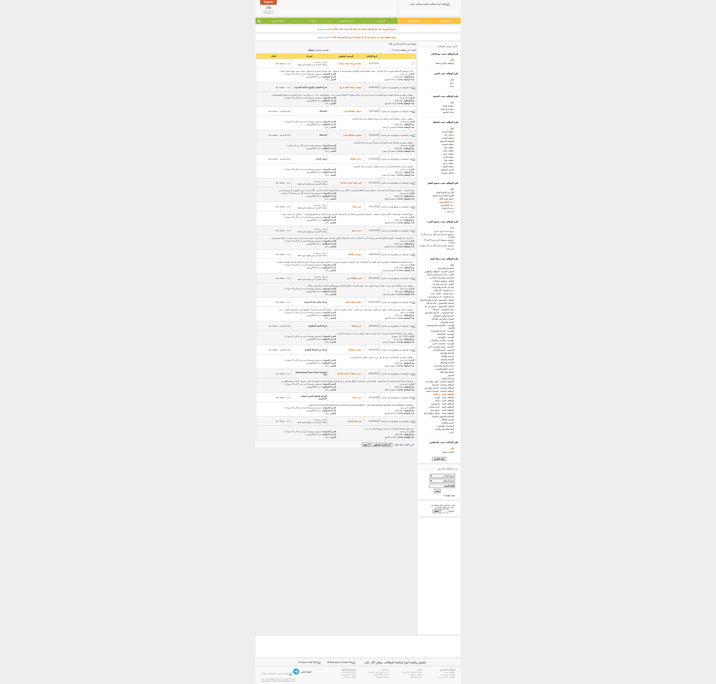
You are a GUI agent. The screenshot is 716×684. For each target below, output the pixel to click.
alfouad (323, 111)
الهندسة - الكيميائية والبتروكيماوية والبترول (441, 326)
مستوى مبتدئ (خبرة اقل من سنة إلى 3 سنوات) (438, 235)
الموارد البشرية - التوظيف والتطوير (440, 271)
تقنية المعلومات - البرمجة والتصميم (440, 312)
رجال (452, 83)
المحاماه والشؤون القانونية (443, 416)
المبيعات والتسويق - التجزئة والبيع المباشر (437, 300)
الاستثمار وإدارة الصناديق (444, 316)
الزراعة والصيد (448, 378)
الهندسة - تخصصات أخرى (443, 343)
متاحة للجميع (449, 112)
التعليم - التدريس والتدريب (443, 284)
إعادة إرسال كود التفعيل (379, 672)
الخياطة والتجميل (447, 353)
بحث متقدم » (449, 495)
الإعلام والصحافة (447, 372)
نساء (452, 86)
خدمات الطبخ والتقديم (445, 369)
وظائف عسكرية (448, 674)
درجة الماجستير (448, 205)
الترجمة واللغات (448, 419)
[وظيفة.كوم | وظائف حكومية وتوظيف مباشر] (430, 3)
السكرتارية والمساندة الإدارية (442, 278)
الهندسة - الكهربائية (446, 337)
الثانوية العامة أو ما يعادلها (444, 195)
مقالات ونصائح (416, 674)
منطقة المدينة (448, 138)
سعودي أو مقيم (448, 109)
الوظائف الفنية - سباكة (445, 400)
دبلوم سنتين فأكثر (447, 199)
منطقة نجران (449, 163)
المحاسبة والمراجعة (446, 268)
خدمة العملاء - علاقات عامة (443, 293)
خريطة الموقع (383, 677)
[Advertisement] (336, 7)
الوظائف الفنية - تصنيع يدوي (442, 410)
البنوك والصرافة (448, 322)
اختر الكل (409, 444)
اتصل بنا (312, 21)
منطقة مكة (449, 135)
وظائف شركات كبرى (446, 677)
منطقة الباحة (449, 157)
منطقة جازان (449, 150)
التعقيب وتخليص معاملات (444, 281)
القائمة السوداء (349, 677)
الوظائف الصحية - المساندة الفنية (440, 391)
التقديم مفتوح (448, 452)
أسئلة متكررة (278, 21)
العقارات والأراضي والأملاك (443, 319)
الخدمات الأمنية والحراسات (443, 287)
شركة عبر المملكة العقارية (316, 350)
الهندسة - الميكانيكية (446, 334)
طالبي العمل (414, 21)
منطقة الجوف (448, 166)
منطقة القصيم (448, 144)
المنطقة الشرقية (447, 141)
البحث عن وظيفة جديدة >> (403, 50)
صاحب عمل (445, 21)
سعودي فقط (449, 106)
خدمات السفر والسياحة (444, 366)
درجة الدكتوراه (448, 208)
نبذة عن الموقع (347, 21)
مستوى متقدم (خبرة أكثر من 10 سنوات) (437, 245)
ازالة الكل (399, 444)
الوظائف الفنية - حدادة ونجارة (442, 407)
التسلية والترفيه (448, 359)
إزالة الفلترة (439, 459)
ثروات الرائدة (321, 159)
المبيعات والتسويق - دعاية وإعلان (440, 303)
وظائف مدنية (449, 672)
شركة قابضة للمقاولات (317, 326)
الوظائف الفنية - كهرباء (445, 397)
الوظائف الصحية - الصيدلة (443, 385)
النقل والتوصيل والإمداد (445, 429)
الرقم (451, 511)
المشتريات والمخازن (446, 426)
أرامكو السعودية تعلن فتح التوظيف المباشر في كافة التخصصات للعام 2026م (364, 29)
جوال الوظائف (416, 677)
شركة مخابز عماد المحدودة (315, 302)
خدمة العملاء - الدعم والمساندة (441, 297)
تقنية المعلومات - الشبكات (443, 309)
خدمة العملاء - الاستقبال (444, 290)
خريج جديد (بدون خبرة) (444, 231)
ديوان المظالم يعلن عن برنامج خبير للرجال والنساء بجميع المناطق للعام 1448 (364, 37)
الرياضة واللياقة (448, 356)
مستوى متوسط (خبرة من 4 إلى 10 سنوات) (439, 241)
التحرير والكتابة (448, 423)
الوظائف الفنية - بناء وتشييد (443, 404)
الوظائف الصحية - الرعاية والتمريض (439, 388)
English (268, 2)
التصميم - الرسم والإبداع (444, 350)
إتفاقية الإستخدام (349, 672)
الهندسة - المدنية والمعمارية (443, 331)
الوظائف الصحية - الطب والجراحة (440, 381)
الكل (452, 60)
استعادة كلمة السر (381, 674)
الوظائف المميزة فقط (445, 63)
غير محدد (450, 211)
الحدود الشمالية (448, 169)
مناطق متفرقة (448, 173)
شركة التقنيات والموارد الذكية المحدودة (310, 87)
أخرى (452, 432)
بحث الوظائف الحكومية (412, 672)
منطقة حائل (449, 147)
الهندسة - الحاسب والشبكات (442, 340)
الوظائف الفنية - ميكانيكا (444, 394)
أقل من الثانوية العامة (445, 192)
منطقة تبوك (449, 160)
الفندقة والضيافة (447, 362)
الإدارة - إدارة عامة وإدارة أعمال (441, 274)
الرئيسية (381, 21)
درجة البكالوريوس (447, 202)
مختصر (318, 50)
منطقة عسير (449, 154)
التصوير (451, 375)
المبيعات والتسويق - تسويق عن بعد (440, 306)
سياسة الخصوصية (348, 674)
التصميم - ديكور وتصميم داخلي (441, 347)
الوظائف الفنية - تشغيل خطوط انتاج (439, 413)
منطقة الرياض (448, 131)
